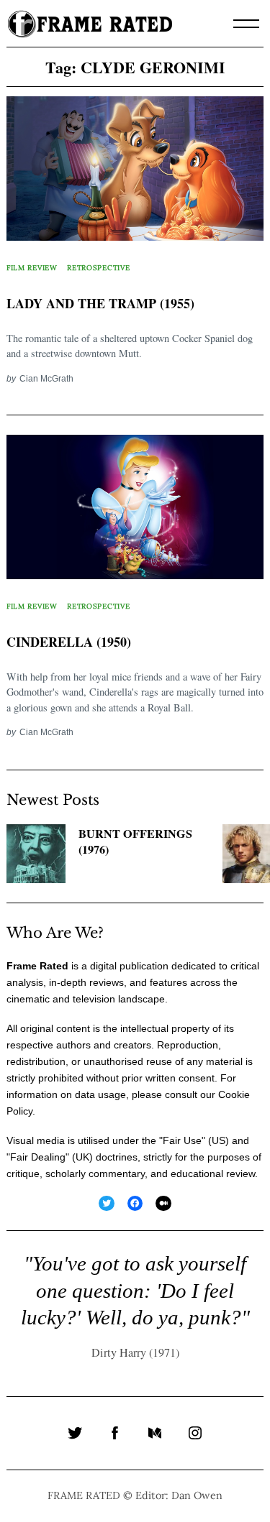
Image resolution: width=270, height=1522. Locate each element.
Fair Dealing (38, 1157)
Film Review (32, 267)
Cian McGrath (46, 378)
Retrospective (98, 267)
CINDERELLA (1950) (68, 641)
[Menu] (246, 23)
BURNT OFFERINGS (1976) (135, 842)
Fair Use (182, 1140)
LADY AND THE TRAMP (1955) (100, 303)
